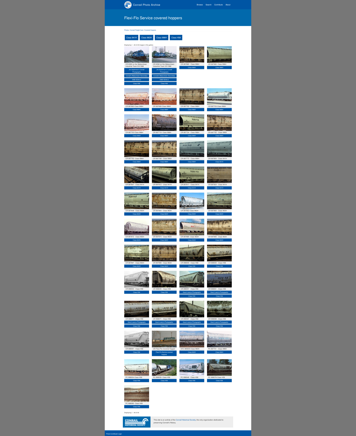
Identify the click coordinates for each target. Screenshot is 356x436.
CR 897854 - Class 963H (162, 210)
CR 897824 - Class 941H (217, 184)
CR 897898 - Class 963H (162, 263)
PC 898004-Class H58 (134, 377)
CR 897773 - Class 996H (190, 158)
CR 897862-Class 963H (189, 210)
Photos (126, 30)
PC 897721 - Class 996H (217, 348)
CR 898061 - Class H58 (217, 289)
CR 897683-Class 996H (134, 106)
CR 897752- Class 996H (135, 158)
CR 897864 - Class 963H (217, 210)
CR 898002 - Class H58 (134, 289)
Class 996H (161, 37)
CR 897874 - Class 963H (162, 236)
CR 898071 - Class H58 (134, 319)
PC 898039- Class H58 (161, 377)
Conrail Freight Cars (136, 30)
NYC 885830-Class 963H (190, 348)
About (228, 4)
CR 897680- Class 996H (217, 64)
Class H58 (176, 37)
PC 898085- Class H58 (134, 403)
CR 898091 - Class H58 (134, 348)
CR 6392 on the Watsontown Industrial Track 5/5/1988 (136, 65)
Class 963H (146, 37)
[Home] (128, 4)
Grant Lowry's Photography (192, 292)
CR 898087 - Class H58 (189, 319)
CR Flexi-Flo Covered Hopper (164, 348)
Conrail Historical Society (186, 419)
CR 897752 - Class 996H (217, 132)
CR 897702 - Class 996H (190, 106)
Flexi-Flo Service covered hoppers (164, 353)
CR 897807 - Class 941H (135, 184)
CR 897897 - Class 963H (135, 263)
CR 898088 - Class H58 (217, 319)
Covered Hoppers (150, 30)
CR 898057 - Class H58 (189, 289)
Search (208, 4)
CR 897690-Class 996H (162, 106)
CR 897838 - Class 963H (135, 210)
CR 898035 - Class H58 (162, 289)
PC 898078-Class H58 (216, 377)
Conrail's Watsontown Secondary (136, 76)
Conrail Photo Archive (146, 5)
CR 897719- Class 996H (162, 132)
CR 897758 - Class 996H (162, 158)
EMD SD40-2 (136, 80)
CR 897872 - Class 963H (135, 236)
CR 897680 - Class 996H (190, 64)
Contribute (218, 4)
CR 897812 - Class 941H (162, 184)
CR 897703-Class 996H (217, 106)
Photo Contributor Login (114, 434)
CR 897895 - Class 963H (217, 236)
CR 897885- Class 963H (190, 236)
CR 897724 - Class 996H (190, 132)
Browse (200, 4)
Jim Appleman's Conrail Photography (136, 70)
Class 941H (131, 37)
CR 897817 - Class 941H (190, 184)
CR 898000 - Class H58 (189, 263)
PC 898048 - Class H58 (189, 377)
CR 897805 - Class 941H (217, 158)
